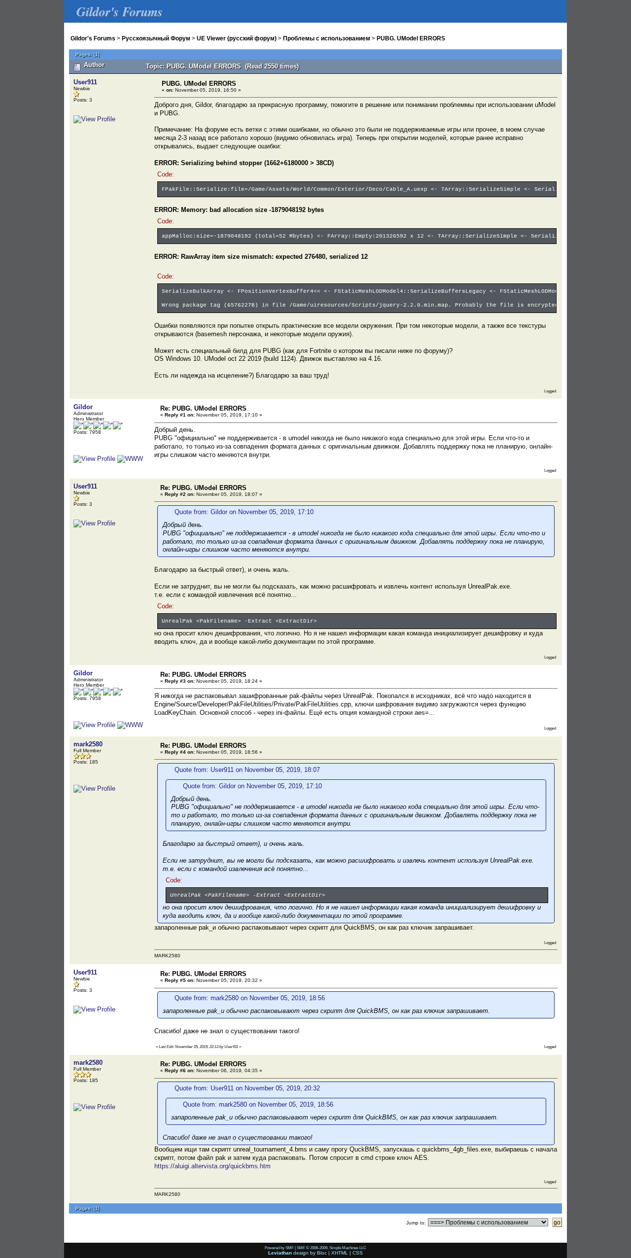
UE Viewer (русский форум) (237, 38)
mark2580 (88, 744)
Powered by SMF (279, 1247)
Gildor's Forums (92, 38)
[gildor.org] (130, 458)
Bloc (322, 1253)
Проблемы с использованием (326, 38)
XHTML (339, 1253)
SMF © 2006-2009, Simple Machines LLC (331, 1247)
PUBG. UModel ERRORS (411, 38)
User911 (85, 82)
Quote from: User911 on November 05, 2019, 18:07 (247, 769)
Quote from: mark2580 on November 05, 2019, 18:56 (250, 998)
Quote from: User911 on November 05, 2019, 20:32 (247, 1088)
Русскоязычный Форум (156, 38)
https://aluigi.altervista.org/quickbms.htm (212, 1166)
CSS (357, 1253)
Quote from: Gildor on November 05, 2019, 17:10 (244, 512)
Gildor (83, 407)
